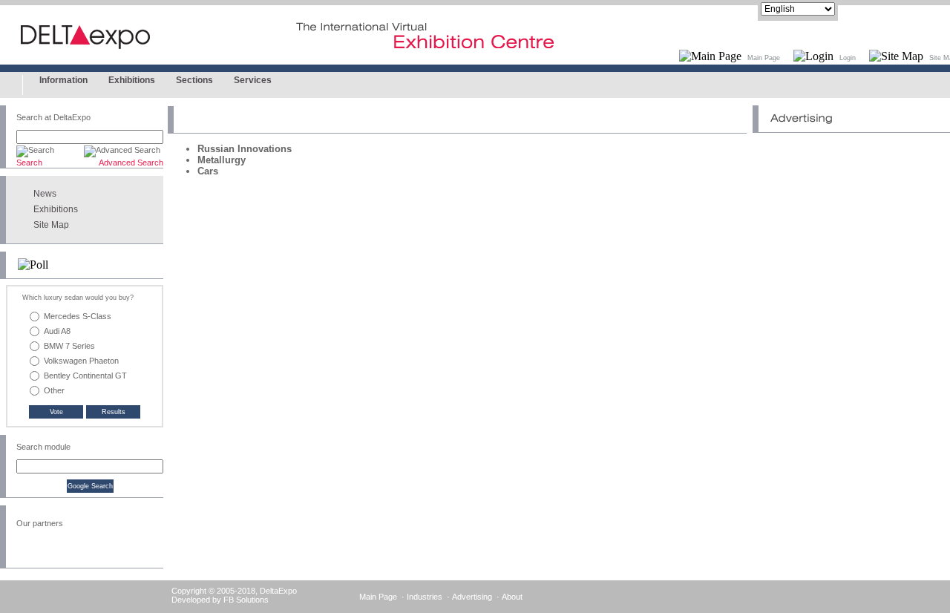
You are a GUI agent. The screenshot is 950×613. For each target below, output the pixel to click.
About (512, 596)
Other (54, 390)
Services (253, 80)
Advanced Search (131, 162)
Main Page (763, 58)
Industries (424, 596)
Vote (56, 412)
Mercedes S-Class (77, 316)
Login (847, 58)
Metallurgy (221, 159)
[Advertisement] (851, 231)
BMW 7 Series (69, 345)
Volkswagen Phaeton (81, 360)
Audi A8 (57, 331)
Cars (207, 171)
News (44, 194)
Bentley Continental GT (85, 375)
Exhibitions (131, 80)
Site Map (51, 225)
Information (63, 80)
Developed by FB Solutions (220, 599)
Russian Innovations (244, 148)
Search (29, 162)
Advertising (472, 596)
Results (113, 412)
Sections (194, 80)
